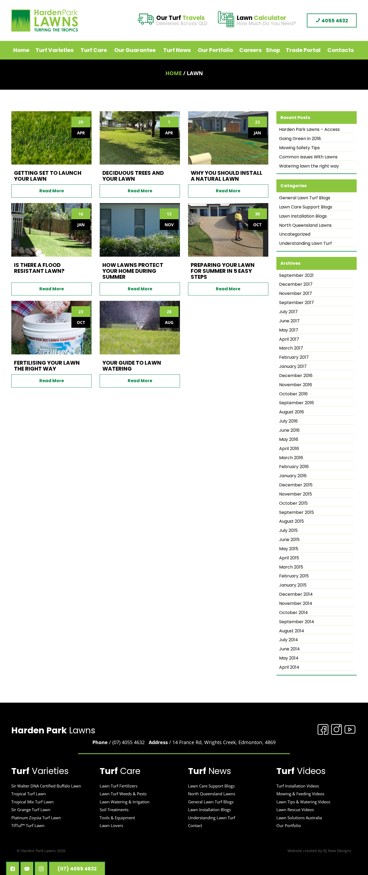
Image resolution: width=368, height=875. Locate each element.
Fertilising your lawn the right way (47, 365)
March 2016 (291, 458)
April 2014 (289, 667)
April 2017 (289, 339)
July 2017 (288, 312)
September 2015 (296, 512)
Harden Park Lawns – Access (309, 130)
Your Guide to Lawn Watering (131, 365)
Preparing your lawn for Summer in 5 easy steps (223, 271)
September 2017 (296, 303)
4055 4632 (334, 20)
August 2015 (291, 521)
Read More (51, 191)
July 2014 (288, 640)
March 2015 (291, 567)
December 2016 (296, 376)
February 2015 (294, 576)
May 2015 (288, 549)
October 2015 (293, 503)
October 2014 (293, 613)
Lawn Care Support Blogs (305, 207)
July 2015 (288, 531)
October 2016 (293, 394)
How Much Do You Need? (266, 21)
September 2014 (296, 622)
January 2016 (293, 476)
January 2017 (293, 366)
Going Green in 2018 (300, 139)
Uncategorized (294, 234)
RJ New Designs (337, 850)
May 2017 (288, 330)
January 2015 (293, 585)
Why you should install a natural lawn (226, 176)
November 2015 (295, 494)
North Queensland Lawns (305, 225)
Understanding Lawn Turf (305, 243)
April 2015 (289, 558)
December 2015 (296, 485)
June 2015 (289, 540)
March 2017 (291, 348)
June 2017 (289, 321)
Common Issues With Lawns (308, 157)
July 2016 (288, 421)
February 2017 (294, 357)
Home (173, 73)
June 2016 (289, 430)
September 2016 (296, 403)
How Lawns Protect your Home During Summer (132, 271)
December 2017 (296, 284)
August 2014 (291, 631)
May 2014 (288, 658)
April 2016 (289, 449)
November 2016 (295, 385)
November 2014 (295, 603)
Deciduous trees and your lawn (133, 176)
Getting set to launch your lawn (47, 176)
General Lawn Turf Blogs (304, 198)
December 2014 (296, 594)
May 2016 (288, 439)
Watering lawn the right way (309, 166)
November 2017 (295, 294)
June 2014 (289, 649)
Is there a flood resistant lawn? (39, 268)
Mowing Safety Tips (299, 148)
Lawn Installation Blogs (303, 216)
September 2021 (296, 275)
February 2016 (294, 467)
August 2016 (291, 412)
